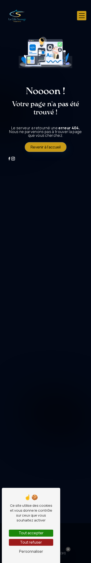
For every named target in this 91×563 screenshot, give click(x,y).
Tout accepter (31, 532)
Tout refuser (31, 542)
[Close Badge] (68, 549)
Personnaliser (31, 551)
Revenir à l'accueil (46, 147)
